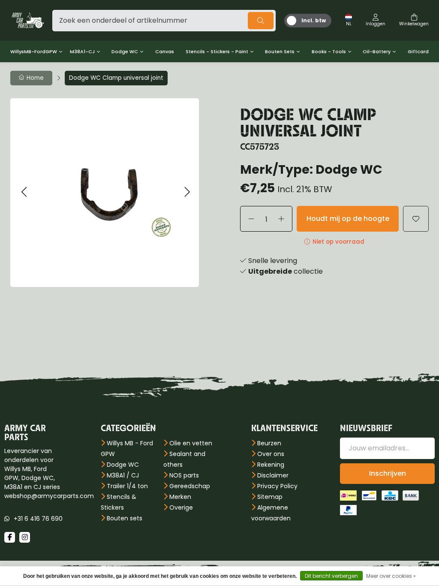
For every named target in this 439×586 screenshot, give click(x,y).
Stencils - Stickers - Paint (217, 51)
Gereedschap (189, 486)
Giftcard (418, 51)
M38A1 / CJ (123, 475)
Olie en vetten (190, 443)
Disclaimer (273, 475)
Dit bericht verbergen (331, 576)
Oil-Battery (377, 51)
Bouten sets (124, 518)
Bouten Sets (280, 51)
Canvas (164, 51)
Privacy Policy (277, 486)
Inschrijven (387, 473)
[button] (23, 192)
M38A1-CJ (82, 51)
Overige (181, 507)
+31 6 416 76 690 (38, 518)
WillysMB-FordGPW (33, 51)
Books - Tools (329, 51)
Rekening (270, 464)
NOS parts (184, 475)
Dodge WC (124, 51)
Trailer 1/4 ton (127, 486)
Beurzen (269, 443)
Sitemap (270, 496)
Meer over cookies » (391, 576)
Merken (180, 496)
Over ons (270, 454)
